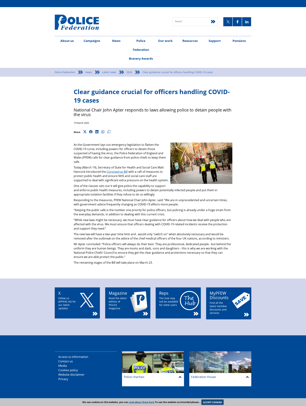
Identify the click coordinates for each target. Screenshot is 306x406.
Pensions (239, 41)
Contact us (65, 361)
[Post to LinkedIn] (96, 132)
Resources (190, 41)
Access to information (73, 357)
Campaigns (92, 41)
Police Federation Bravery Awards (141, 50)
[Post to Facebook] (90, 132)
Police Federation (65, 72)
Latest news (109, 72)
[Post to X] (84, 132)
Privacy (63, 379)
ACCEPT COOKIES (212, 402)
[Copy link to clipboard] (108, 132)
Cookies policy (68, 370)
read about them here (141, 402)
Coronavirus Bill (117, 172)
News (116, 41)
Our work (165, 41)
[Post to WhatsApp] (102, 132)
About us (67, 41)
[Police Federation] (82, 23)
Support (215, 41)
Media (62, 366)
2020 (129, 72)
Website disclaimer (71, 374)
